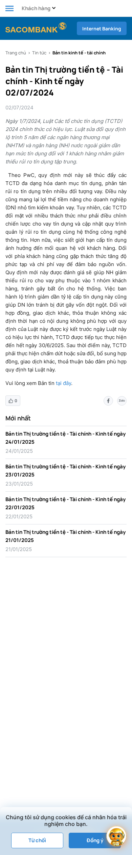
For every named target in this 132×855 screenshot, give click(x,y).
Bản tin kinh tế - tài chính (79, 53)
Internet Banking (101, 28)
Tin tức (39, 53)
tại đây (63, 383)
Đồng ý (95, 840)
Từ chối (37, 840)
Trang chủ (15, 53)
